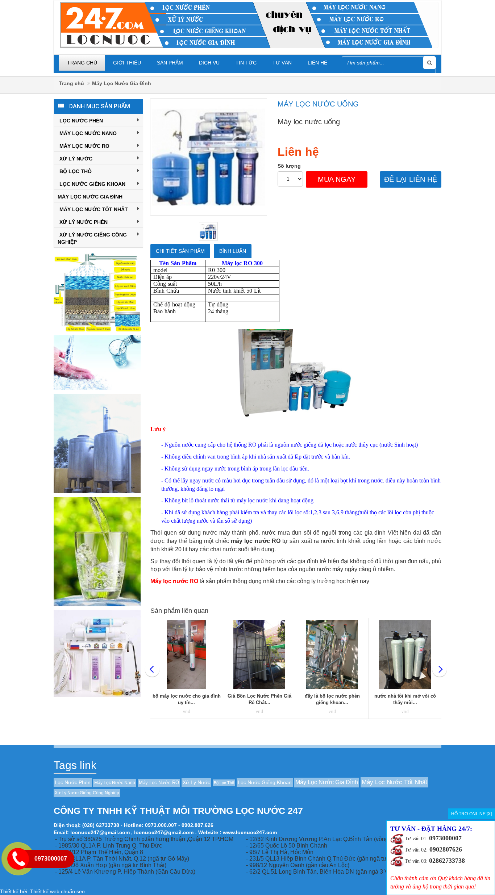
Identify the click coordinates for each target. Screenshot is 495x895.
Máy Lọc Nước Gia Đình (121, 83)
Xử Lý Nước (75, 159)
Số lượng (289, 166)
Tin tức (246, 63)
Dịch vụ (209, 63)
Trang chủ (82, 63)
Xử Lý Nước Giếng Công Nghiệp (92, 238)
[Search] (429, 63)
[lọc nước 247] (249, 24)
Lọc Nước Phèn (81, 121)
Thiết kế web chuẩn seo (57, 891)
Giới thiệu (127, 63)
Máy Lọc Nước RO (84, 146)
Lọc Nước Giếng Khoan (92, 184)
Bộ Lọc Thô (75, 171)
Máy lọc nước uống (318, 104)
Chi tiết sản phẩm (180, 251)
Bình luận (232, 251)
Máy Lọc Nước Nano (88, 133)
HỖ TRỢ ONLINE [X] (471, 813)
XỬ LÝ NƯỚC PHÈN (83, 222)
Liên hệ (317, 63)
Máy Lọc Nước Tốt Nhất (93, 209)
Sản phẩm (170, 63)
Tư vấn (282, 63)
